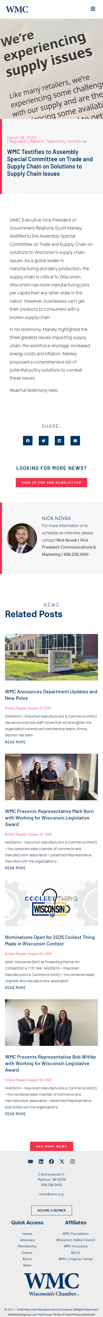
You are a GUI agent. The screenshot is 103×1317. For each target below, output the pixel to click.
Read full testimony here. (34, 390)
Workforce (77, 141)
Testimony (56, 141)
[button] (27, 440)
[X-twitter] (62, 1162)
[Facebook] (51, 1162)
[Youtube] (31, 1162)
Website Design (17, 1314)
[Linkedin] (41, 1162)
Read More (15, 742)
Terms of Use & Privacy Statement (74, 1314)
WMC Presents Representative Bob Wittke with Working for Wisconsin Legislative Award (50, 1063)
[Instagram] (73, 1162)
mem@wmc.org (51, 1194)
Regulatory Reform (26, 141)
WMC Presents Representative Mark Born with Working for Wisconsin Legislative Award (49, 817)
